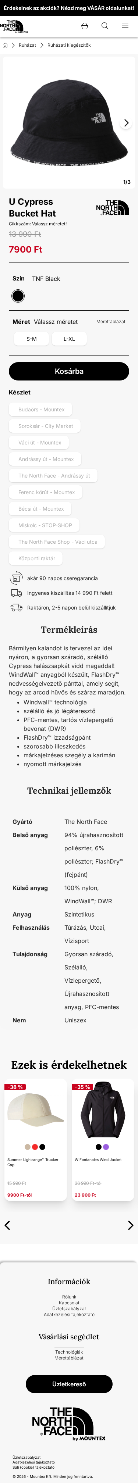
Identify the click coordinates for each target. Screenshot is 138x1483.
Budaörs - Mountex (41, 409)
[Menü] (125, 26)
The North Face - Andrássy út (54, 475)
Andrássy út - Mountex (46, 459)
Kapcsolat (69, 1302)
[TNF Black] (18, 295)
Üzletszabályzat (69, 1308)
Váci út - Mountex (39, 442)
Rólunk (69, 1297)
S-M (31, 339)
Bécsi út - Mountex (41, 508)
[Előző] (7, 1224)
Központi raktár (36, 558)
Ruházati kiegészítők (69, 45)
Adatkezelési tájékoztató (69, 1314)
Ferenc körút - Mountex (46, 492)
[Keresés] (105, 26)
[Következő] (130, 1224)
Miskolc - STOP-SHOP (45, 525)
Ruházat (27, 45)
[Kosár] (84, 26)
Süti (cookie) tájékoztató (33, 1467)
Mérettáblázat (110, 321)
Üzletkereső (69, 1384)
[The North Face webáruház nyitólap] (69, 1424)
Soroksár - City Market (45, 426)
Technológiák (69, 1352)
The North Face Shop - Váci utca (58, 542)
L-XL (69, 339)
